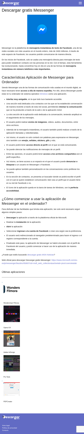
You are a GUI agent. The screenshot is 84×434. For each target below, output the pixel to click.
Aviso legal (6, 425)
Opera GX (7, 327)
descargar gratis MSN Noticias (40, 255)
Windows (44, 94)
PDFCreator (8, 401)
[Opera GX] (12, 314)
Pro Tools (7, 377)
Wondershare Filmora (11, 303)
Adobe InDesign (9, 352)
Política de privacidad (9, 428)
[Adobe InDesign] (12, 338)
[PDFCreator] (12, 388)
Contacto (5, 430)
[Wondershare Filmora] (12, 289)
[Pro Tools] (12, 363)
